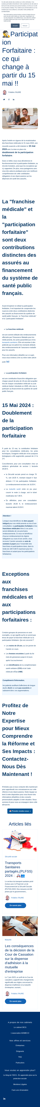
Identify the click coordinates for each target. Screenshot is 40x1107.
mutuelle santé (15, 489)
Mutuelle (8, 940)
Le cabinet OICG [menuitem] (20, 1027)
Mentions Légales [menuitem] (20, 1084)
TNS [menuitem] (20, 1057)
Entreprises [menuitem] (20, 1045)
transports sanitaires (9, 342)
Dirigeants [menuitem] (20, 1051)
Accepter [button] (15, 26)
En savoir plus (15, 905)
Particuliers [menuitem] (20, 1063)
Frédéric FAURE (14, 92)
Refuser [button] (25, 26)
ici (7, 361)
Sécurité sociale (11, 857)
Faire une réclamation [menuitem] (20, 1090)
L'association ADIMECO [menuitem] (20, 1033)
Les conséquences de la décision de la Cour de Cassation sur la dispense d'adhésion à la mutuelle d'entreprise (19, 958)
